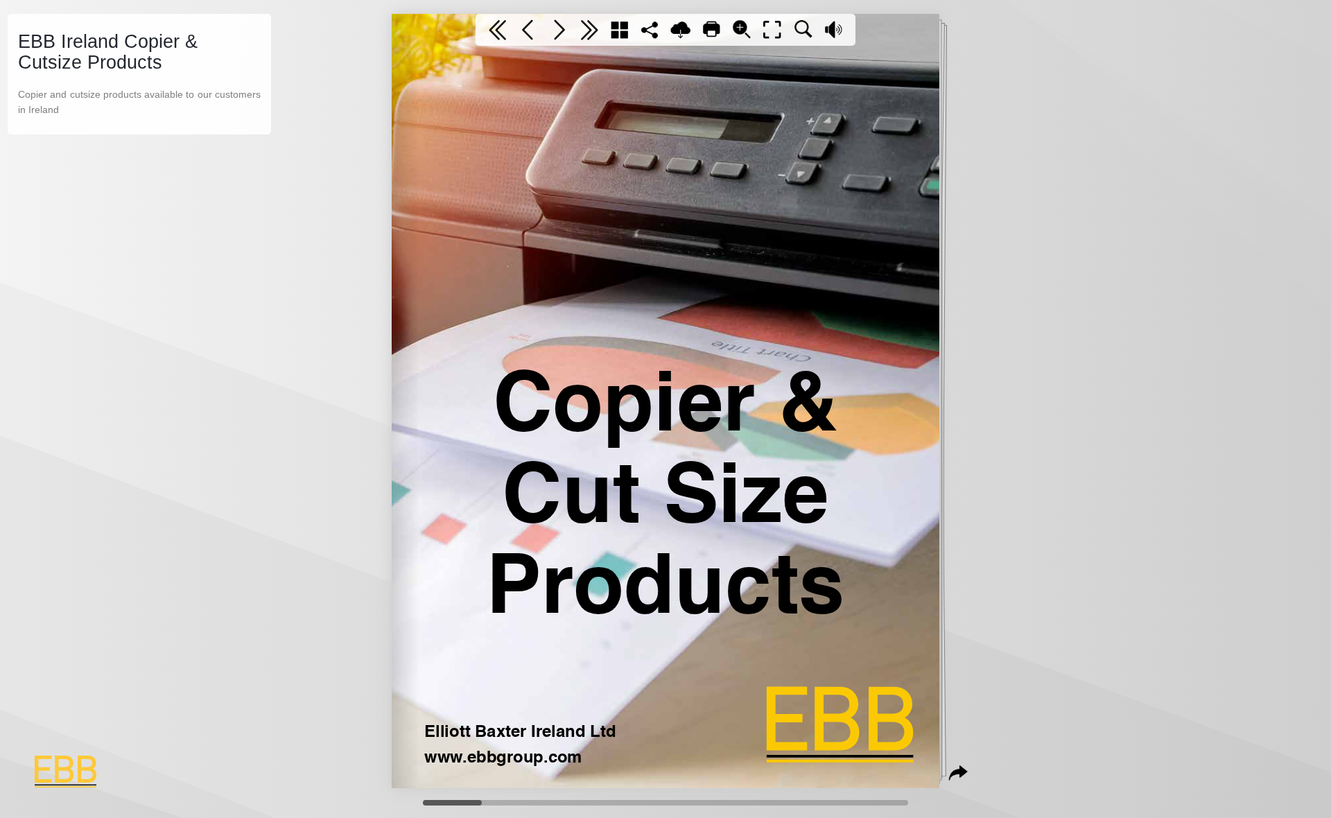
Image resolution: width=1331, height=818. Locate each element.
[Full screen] (772, 30)
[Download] (681, 30)
